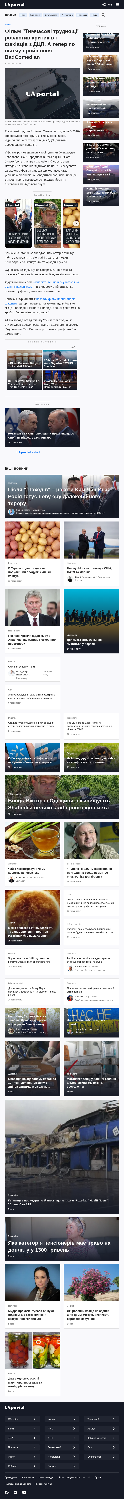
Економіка (35, 15)
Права (98, 1477)
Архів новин (28, 1477)
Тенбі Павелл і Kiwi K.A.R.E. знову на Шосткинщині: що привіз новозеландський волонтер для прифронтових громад (90, 902)
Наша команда (46, 1477)
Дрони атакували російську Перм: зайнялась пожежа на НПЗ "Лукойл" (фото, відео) (32, 991)
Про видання (11, 1477)
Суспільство (51, 15)
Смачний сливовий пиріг (21, 666)
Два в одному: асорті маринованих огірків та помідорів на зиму (25, 1382)
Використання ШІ (44, 1484)
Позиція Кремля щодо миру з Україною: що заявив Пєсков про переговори (32, 639)
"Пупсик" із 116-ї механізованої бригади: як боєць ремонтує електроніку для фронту (89, 872)
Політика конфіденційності (18, 1484)
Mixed (7, 24)
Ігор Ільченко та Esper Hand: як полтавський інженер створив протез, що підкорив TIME (89, 726)
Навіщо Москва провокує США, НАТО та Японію (89, 570)
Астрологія (67, 15)
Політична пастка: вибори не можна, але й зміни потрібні (90, 990)
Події (23, 15)
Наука (94, 15)
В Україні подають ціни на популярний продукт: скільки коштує (29, 572)
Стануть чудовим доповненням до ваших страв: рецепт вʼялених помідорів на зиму (31, 724)
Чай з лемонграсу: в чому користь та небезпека (26, 870)
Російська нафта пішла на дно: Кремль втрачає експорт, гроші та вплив (88, 960)
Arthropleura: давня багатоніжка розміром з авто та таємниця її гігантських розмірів (31, 696)
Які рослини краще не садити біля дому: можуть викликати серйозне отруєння (88, 1314)
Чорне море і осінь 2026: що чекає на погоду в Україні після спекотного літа (29, 960)
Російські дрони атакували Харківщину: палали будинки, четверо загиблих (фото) (90, 931)
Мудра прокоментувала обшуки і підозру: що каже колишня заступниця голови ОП (31, 1314)
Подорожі (82, 15)
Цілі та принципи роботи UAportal (74, 1477)
